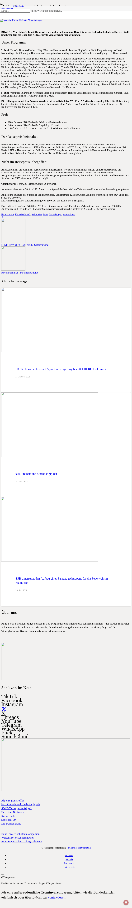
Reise (45, 214)
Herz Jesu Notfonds (12, 812)
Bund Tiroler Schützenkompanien (20, 833)
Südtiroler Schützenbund (79, 847)
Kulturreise (37, 214)
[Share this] (2, 217)
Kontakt (69, 859)
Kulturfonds (8, 816)
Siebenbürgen (55, 214)
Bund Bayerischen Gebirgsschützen (21, 841)
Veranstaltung (69, 214)
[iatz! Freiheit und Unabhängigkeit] (49, 456)
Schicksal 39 (8, 819)
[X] (4, 709)
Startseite (69, 855)
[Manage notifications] (126, 902)
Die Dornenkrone (11, 823)
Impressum (69, 863)
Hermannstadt (7, 214)
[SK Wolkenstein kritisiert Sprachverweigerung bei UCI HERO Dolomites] (49, 351)
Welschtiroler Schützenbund (17, 837)
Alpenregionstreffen (12, 800)
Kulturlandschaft (22, 214)
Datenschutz (69, 867)
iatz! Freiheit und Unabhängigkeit (36, 473)
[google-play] (65, 679)
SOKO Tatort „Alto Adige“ (16, 808)
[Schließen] (1, 19)
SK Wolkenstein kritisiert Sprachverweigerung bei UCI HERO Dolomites (60, 369)
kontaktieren (56, 897)
